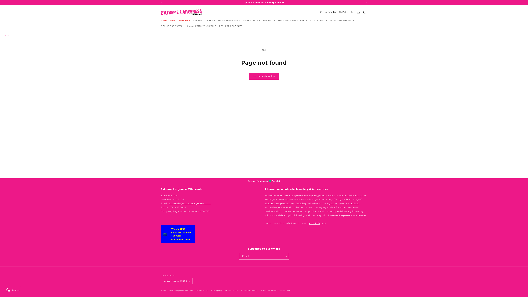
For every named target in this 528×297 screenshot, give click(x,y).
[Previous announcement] (162, 2)
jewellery (301, 203)
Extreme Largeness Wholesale (180, 291)
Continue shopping (264, 76)
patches (285, 203)
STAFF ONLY (285, 291)
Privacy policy (216, 291)
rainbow (354, 203)
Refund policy (202, 291)
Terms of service (232, 291)
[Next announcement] (366, 2)
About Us (314, 223)
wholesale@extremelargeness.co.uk (190, 203)
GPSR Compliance (269, 291)
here (187, 239)
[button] (210, 20)
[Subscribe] (286, 256)
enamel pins (272, 203)
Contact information (249, 291)
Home (6, 35)
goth (331, 203)
